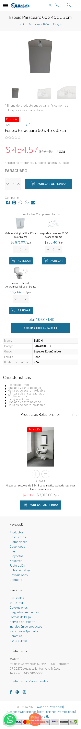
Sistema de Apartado (24, 631)
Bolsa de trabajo (20, 570)
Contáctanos (18, 681)
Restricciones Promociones (56, 711)
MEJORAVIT (17, 602)
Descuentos (18, 537)
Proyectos (16, 556)
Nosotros (16, 560)
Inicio (22, 24)
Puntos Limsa (19, 640)
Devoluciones (19, 575)
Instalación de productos (26, 626)
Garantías (16, 636)
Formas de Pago (20, 617)
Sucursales (17, 598)
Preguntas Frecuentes (24, 612)
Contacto (16, 579)
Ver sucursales (38, 681)
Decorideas (17, 546)
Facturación (17, 565)
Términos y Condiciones (21, 711)
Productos (34, 24)
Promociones (18, 541)
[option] (40, 56)
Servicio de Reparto (22, 621)
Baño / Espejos (52, 24)
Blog (12, 551)
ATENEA (40, 481)
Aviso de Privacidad (50, 707)
